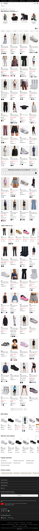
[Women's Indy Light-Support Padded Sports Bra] (14, 344)
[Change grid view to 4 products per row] (35, 28)
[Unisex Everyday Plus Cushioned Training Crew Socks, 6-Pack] (33, 84)
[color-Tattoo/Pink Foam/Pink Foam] (11, 75)
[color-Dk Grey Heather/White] (1, 53)
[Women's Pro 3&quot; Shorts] (14, 182)
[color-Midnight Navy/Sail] (14, 336)
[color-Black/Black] (30, 197)
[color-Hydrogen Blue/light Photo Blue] (3, 197)
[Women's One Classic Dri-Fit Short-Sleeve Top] (11, 232)
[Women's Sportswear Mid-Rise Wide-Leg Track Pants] (33, 205)
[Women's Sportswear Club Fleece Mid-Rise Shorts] (24, 84)
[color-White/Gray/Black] (33, 99)
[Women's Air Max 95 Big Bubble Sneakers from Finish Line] (26, 232)
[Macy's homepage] (1, 9)
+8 (17, 122)
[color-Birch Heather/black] (6, 53)
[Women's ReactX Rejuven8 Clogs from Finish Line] (33, 320)
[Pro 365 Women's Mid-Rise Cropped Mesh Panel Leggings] (33, 232)
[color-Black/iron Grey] (14, 196)
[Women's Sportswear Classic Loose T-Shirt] (33, 151)
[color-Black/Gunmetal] (20, 121)
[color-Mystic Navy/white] (5, 75)
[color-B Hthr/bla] (30, 76)
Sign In (35, 3)
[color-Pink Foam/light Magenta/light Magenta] (1, 197)
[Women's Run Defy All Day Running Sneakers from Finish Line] (5, 274)
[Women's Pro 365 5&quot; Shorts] (33, 298)
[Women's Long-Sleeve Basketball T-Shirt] (24, 320)
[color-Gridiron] (24, 405)
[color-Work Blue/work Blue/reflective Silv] (14, 122)
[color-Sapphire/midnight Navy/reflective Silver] (35, 382)
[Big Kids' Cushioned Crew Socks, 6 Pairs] (33, 274)
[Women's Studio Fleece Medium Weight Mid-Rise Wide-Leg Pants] (24, 61)
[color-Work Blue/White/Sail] (30, 219)
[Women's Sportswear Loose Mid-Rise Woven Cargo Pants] (5, 251)
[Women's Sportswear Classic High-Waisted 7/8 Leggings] (33, 130)
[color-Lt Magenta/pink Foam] (3, 165)
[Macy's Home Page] (5, 3)
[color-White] (30, 99)
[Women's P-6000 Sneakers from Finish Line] (33, 390)
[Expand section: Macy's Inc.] (19, 488)
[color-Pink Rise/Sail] (22, 76)
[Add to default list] (6, 228)
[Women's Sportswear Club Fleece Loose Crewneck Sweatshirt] (33, 61)
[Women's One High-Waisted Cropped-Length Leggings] (5, 84)
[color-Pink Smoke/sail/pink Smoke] (1, 142)
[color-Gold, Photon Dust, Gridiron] (31, 52)
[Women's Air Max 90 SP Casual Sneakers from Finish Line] (19, 232)
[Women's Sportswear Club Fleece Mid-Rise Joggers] (5, 61)
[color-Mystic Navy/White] (22, 99)
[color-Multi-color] (24, 266)
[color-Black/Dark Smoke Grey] (6, 381)
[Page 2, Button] (27, 409)
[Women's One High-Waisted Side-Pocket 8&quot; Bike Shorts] (24, 367)
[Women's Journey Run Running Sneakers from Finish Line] (18, 420)
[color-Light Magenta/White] (36, 76)
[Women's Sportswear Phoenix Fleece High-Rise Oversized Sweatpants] (14, 320)
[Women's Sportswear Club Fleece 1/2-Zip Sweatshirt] (5, 320)
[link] (5, 49)
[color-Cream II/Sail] (25, 76)
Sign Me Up (19, 495)
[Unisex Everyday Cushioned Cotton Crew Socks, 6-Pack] (24, 251)
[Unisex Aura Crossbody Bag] (24, 107)
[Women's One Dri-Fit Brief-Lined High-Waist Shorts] (14, 84)
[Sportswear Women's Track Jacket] (14, 298)
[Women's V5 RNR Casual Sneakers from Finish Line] (14, 367)
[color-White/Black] (5, 312)
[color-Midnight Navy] (12, 165)
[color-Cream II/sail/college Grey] (3, 120)
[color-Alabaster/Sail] (16, 336)
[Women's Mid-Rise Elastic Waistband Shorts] (24, 205)
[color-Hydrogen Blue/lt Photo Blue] (11, 405)
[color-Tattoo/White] (11, 99)
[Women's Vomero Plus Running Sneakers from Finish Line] (24, 344)
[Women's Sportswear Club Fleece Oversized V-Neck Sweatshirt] (14, 61)
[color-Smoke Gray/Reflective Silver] (16, 122)
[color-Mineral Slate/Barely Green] (12, 53)
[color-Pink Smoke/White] (5, 220)
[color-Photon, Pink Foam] (33, 52)
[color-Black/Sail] (20, 53)
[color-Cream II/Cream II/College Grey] (5, 381)
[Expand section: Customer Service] (19, 480)
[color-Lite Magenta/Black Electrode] (22, 121)
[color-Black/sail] (1, 266)
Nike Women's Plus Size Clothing (6, 462)
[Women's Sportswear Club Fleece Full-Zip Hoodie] (33, 107)
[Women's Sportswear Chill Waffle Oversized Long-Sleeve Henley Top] (24, 39)
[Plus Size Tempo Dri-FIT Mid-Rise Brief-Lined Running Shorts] (33, 367)
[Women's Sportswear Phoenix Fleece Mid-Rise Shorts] (5, 182)
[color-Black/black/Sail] (12, 312)
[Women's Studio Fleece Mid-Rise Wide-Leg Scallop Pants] (5, 130)
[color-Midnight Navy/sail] (3, 266)
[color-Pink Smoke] (14, 360)
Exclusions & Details (7, 504)
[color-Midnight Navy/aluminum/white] (11, 288)
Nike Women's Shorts (29, 462)
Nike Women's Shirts (17, 462)
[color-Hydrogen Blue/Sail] (22, 53)
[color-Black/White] (1, 99)
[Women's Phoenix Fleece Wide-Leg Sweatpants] (24, 274)
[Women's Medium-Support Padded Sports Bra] (14, 274)
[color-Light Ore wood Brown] (1, 165)
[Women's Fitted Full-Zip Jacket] (33, 251)
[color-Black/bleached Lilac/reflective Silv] (12, 122)
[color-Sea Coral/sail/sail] (12, 75)
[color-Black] (5, 53)
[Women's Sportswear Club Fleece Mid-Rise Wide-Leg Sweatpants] (5, 39)
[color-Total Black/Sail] (20, 76)
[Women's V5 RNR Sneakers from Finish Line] (24, 130)
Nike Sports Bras (3, 460)
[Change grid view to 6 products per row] (37, 28)
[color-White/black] (20, 405)
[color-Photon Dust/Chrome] (30, 52)
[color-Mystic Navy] (30, 165)
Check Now (12, 504)
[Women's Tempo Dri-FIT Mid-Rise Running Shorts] (14, 107)
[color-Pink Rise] (12, 360)
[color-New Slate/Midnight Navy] (1, 381)
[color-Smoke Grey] (11, 196)
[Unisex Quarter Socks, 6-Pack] (5, 390)
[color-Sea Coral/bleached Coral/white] (12, 288)
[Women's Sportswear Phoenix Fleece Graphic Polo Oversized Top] (14, 151)
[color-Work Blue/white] (12, 219)
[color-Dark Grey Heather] (1, 75)
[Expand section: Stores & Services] (19, 485)
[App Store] (4, 518)
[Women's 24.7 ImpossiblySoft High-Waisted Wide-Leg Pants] (5, 107)
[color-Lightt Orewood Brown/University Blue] (11, 53)
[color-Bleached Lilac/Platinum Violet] (3, 381)
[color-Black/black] (3, 99)
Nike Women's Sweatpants (5, 465)
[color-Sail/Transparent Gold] (24, 121)
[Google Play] (11, 518)
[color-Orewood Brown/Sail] (11, 336)
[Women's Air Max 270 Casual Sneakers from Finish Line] (24, 151)
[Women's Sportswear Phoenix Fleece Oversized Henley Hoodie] (14, 390)
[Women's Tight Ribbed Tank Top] (24, 390)
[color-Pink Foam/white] (35, 122)
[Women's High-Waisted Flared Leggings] (5, 205)
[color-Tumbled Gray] (3, 312)
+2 (36, 122)
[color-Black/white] (31, 76)
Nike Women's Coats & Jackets (19, 460)
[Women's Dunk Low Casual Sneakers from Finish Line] (5, 344)
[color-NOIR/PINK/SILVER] (35, 52)
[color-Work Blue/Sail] (24, 76)
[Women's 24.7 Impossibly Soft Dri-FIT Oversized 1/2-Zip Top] (5, 367)
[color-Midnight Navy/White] (12, 243)
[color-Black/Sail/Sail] (14, 75)
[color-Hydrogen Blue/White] (12, 99)
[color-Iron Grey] (31, 197)
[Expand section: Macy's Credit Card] (19, 482)
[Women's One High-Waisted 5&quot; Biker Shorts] (14, 130)
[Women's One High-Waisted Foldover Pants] (4, 232)
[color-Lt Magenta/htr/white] (6, 75)
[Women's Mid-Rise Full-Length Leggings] (14, 205)
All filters (34, 169)
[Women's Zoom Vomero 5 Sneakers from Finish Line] (33, 39)
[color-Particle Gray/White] (38, 243)
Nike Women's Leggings (30, 460)
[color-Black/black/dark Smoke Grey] (1, 120)
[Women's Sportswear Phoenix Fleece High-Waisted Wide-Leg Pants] (14, 39)
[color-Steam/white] (33, 76)
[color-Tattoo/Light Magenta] (33, 382)
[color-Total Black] (3, 142)
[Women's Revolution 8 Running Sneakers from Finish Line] (11, 420)
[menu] (1, 3)
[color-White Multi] (35, 99)
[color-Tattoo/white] (3, 53)
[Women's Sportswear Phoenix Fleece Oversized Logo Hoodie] (5, 151)
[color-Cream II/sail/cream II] (5, 142)
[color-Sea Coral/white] (8, 75)
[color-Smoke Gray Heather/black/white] (22, 219)
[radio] (2, 53)
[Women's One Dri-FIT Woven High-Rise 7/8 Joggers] (33, 182)
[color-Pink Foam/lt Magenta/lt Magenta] (12, 405)
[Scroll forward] (36, 173)
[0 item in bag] (37, 3)
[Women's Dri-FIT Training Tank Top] (5, 298)
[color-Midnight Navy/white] (24, 219)
